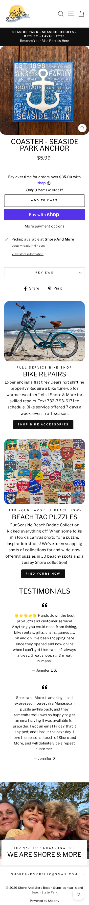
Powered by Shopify (44, 901)
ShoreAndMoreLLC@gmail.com (44, 874)
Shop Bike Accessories (43, 424)
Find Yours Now (43, 573)
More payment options (44, 226)
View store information (28, 254)
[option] (44, 37)
